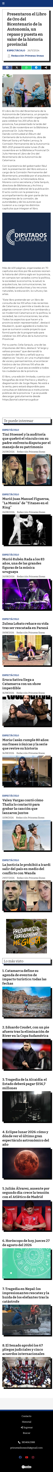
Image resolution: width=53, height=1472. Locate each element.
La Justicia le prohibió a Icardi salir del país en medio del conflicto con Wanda (26, 869)
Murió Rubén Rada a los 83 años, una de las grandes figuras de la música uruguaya (23, 565)
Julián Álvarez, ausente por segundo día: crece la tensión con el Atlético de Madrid (25, 1192)
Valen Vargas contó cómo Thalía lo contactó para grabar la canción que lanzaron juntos (22, 806)
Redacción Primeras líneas (27, 55)
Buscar (26, 1433)
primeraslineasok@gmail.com (26, 1447)
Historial (26, 1421)
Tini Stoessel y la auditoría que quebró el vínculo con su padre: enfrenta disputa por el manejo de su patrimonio (26, 440)
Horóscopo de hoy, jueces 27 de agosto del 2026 (26, 1243)
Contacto (26, 1416)
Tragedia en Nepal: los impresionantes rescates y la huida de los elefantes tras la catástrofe (25, 1295)
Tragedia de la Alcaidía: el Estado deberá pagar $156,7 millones (24, 1084)
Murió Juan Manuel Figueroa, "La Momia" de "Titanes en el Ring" (25, 503)
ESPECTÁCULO (16, 50)
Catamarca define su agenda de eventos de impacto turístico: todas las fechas (24, 977)
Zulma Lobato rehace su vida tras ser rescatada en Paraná (25, 626)
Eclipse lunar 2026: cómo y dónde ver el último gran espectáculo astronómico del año (25, 1138)
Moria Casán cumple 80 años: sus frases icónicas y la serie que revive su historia (25, 744)
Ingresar (28, 1427)
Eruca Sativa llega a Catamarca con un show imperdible (21, 684)
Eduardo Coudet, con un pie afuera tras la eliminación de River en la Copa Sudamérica (25, 1031)
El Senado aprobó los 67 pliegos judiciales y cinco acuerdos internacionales (23, 1349)
